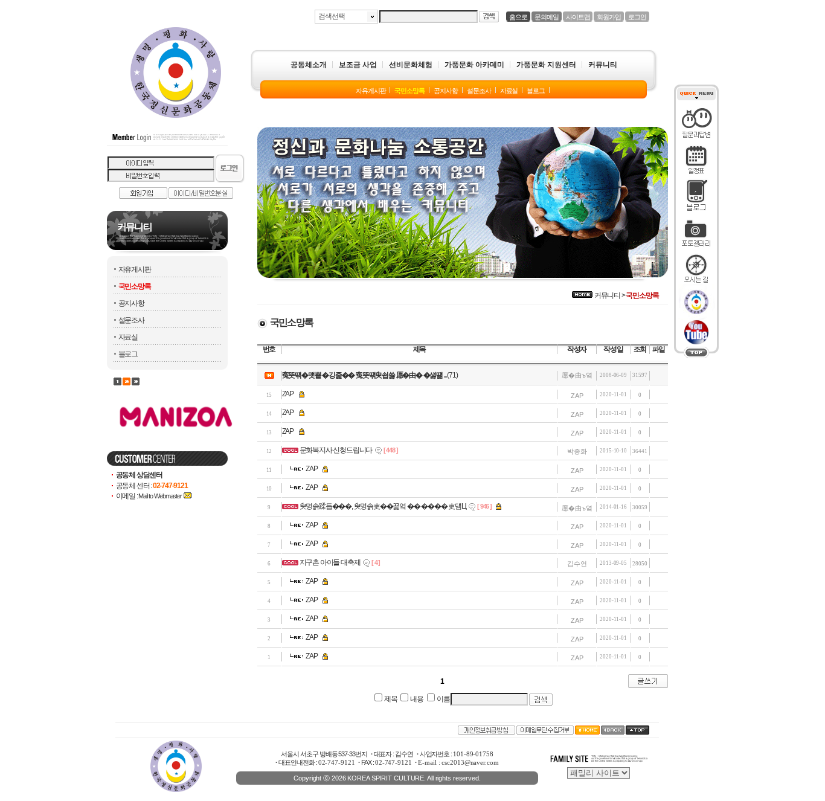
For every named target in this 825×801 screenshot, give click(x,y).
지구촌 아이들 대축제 (330, 562)
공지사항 (131, 303)
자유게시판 (134, 269)
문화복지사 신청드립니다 (336, 450)
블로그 (128, 354)
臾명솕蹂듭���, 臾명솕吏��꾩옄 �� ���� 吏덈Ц (383, 506)
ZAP (288, 394)
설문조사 (131, 320)
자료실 (128, 337)
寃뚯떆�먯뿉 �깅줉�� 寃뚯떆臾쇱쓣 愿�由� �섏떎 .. (364, 375)
